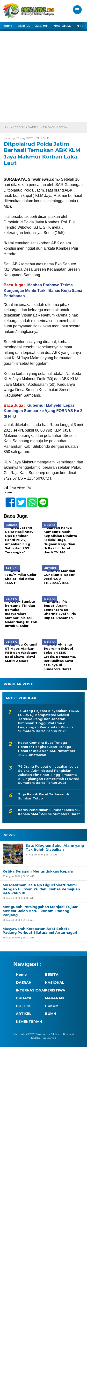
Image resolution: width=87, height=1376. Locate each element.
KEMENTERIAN (28, 1021)
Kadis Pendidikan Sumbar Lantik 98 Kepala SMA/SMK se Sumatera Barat (49, 812)
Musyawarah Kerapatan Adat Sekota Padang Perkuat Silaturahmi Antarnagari (40, 931)
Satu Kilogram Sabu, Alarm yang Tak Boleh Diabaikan (55, 848)
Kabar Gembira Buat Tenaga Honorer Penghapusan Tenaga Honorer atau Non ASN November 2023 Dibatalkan (46, 749)
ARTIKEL (23, 1013)
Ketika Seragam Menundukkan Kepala (38, 871)
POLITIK (23, 1006)
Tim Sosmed (48, 1037)
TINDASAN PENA (55, 127)
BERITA (23, 26)
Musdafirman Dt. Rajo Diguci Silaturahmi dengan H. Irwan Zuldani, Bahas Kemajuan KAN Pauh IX (41, 889)
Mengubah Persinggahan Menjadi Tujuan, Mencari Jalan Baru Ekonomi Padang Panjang (41, 911)
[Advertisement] (43, 76)
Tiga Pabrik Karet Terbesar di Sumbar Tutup (43, 796)
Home (7, 26)
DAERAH (42, 26)
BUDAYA (23, 998)
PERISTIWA (55, 990)
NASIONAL (62, 26)
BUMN (50, 1013)
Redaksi (35, 1037)
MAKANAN (54, 998)
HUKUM (51, 1006)
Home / (9, 127)
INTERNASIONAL (28, 990)
